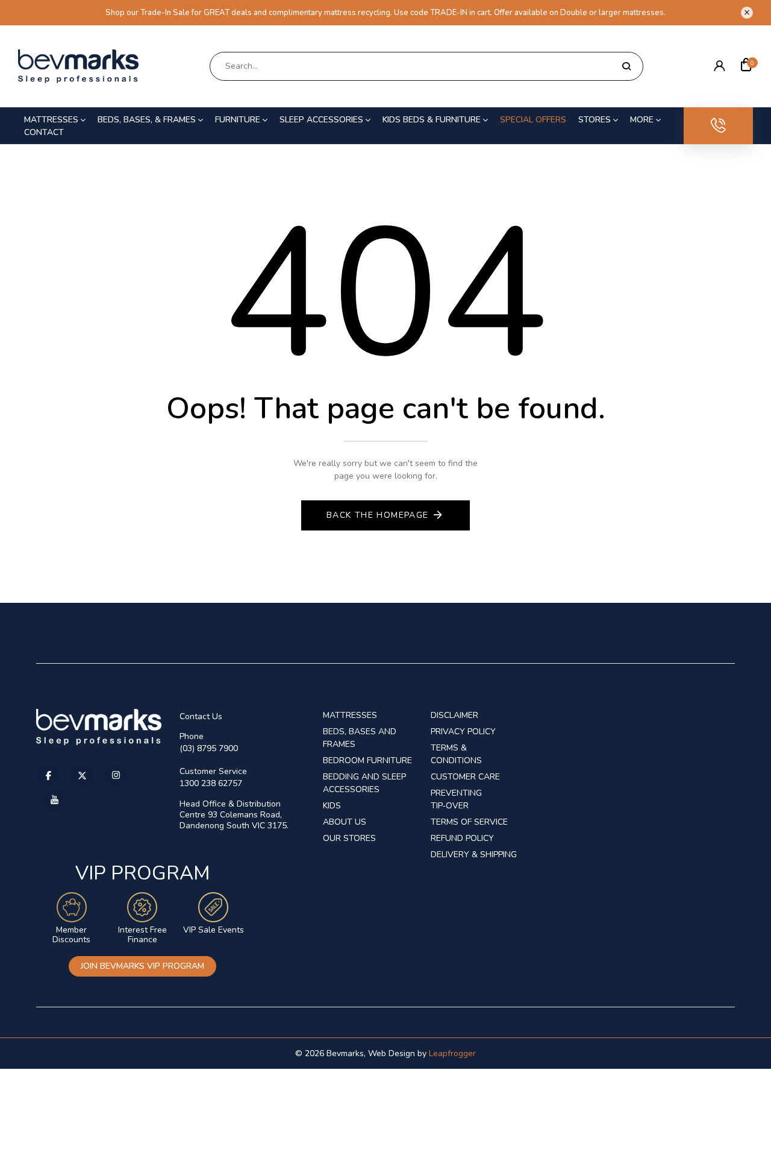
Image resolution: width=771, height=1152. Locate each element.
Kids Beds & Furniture (431, 119)
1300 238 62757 (210, 783)
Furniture (237, 119)
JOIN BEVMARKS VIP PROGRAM (142, 966)
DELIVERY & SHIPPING (474, 854)
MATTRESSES (350, 715)
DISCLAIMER (454, 715)
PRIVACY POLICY (463, 731)
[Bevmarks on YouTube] (54, 800)
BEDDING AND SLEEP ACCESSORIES (364, 783)
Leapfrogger (452, 1053)
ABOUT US (344, 822)
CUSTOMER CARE (465, 776)
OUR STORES (349, 838)
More (642, 119)
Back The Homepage (377, 515)
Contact (44, 132)
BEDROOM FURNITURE (367, 760)
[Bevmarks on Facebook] (48, 775)
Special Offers (533, 119)
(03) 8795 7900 (208, 748)
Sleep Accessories (321, 119)
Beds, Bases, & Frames (147, 119)
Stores (594, 119)
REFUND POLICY (462, 838)
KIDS (332, 805)
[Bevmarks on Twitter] (82, 775)
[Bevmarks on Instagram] (116, 775)
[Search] (626, 66)
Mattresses (51, 119)
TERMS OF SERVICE (469, 822)
